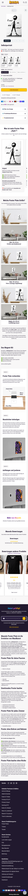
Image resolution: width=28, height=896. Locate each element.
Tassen (4, 829)
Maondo (18, 886)
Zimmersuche (15, 718)
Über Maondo (5, 848)
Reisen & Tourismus (7, 813)
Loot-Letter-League (16, 611)
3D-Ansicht (7, 40)
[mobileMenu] (2, 2)
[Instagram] (14, 783)
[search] (24, 2)
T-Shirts (4, 826)
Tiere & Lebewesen (7, 816)
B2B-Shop (4, 854)
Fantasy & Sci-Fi (6, 799)
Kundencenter (5, 837)
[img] (14, 577)
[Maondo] (14, 2)
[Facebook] (8, 783)
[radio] (4, 62)
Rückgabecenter (6, 845)
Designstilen (4, 673)
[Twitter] (11, 783)
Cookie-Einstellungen (7, 877)
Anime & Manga (6, 791)
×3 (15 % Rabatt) (16, 95)
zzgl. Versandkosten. (10, 86)
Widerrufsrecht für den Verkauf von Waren (13, 868)
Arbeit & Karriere (6, 794)
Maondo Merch (6, 851)
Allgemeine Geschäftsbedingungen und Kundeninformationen (12, 862)
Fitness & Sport (6, 802)
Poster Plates (5, 824)
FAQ (3, 842)
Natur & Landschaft (7, 811)
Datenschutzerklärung (7, 865)
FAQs (7, 756)
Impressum (5, 880)
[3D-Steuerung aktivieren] (25, 10)
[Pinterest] (16, 783)
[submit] (24, 618)
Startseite (3, 6)
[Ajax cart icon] (26, 2)
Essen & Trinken (6, 796)
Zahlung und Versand (7, 874)
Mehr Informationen (14, 627)
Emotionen (3, 697)
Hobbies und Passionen (18, 663)
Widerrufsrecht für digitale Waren (10, 871)
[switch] (14, 10)
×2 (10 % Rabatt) (6, 95)
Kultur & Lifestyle (6, 808)
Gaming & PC (5, 805)
